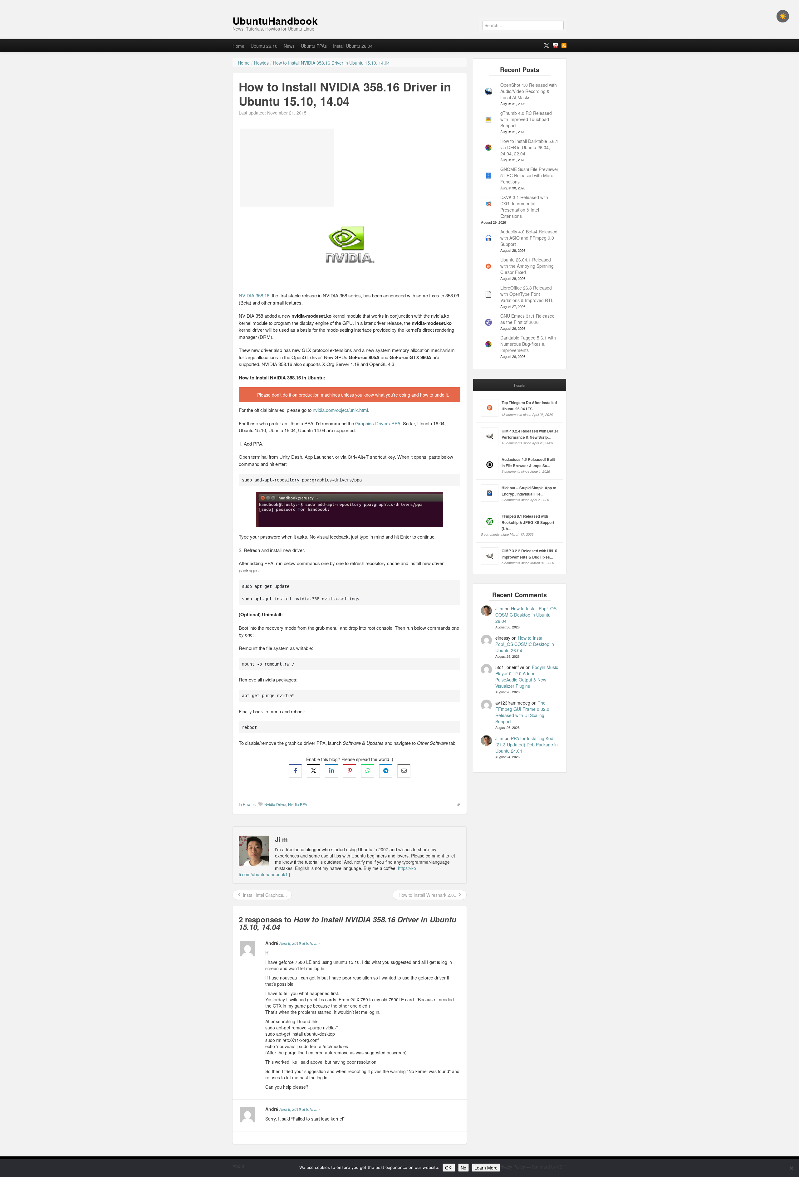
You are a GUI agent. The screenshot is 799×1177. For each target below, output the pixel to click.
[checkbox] (783, 16)
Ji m (499, 608)
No (463, 1168)
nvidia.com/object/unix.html (340, 410)
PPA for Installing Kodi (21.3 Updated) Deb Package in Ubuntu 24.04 (526, 744)
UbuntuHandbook (275, 20)
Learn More (486, 1168)
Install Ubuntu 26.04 (353, 46)
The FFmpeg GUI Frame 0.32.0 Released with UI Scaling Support (522, 712)
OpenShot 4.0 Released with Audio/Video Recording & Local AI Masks (528, 91)
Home (238, 46)
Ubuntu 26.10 (264, 46)
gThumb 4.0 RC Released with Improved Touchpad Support (526, 119)
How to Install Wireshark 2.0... (427, 895)
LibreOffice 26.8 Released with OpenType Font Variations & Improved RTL (526, 294)
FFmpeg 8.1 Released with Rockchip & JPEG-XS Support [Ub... (528, 522)
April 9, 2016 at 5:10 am (299, 943)
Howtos (249, 804)
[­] (399, 3)
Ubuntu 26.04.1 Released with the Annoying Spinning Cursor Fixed (527, 265)
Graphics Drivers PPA (377, 423)
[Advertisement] (287, 168)
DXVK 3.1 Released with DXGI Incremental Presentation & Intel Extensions (524, 206)
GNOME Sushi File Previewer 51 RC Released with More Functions (529, 175)
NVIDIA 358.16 (254, 295)
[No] (791, 1168)
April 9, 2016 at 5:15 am (299, 1109)
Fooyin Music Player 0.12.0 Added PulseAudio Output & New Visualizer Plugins (526, 676)
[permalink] (456, 804)
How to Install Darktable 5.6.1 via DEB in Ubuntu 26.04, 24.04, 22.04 (529, 147)
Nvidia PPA (297, 804)
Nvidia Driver (275, 804)
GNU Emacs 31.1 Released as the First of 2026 (527, 319)
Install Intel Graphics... (264, 895)
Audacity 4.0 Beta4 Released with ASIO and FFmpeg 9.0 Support (528, 237)
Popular (520, 385)
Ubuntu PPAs (314, 46)
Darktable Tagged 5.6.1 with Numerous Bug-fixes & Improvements (528, 344)
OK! (449, 1168)
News (289, 46)
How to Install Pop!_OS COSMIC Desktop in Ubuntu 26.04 (525, 614)
